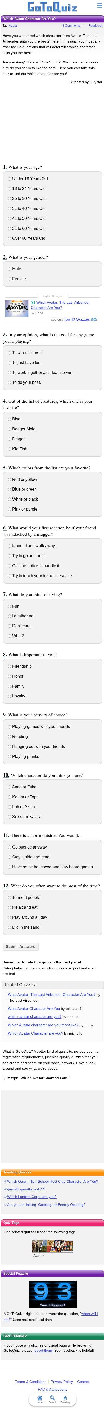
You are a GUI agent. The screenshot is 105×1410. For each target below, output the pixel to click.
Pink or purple (24, 509)
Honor (17, 676)
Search (52, 1402)
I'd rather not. (23, 616)
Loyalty (18, 696)
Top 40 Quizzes (77, 319)
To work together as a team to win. (42, 372)
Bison (17, 419)
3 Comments (71, 25)
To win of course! (27, 353)
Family (17, 686)
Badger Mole (23, 429)
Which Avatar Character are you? (35, 1033)
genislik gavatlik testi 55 (26, 1189)
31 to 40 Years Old (28, 208)
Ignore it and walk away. (33, 546)
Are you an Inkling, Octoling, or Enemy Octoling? (46, 1205)
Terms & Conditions (30, 1382)
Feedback (95, 25)
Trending (65, 1402)
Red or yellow (24, 479)
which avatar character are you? (34, 1016)
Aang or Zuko (23, 787)
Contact (83, 1382)
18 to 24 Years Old (28, 188)
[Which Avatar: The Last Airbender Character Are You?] (16, 308)
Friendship (21, 666)
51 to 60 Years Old (28, 228)
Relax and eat (24, 907)
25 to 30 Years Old (28, 198)
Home (40, 1402)
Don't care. (21, 626)
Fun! (15, 606)
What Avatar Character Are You (34, 1008)
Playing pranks (25, 756)
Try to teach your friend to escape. (42, 576)
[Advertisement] (52, 123)
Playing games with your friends (40, 726)
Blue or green (24, 489)
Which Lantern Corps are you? (32, 1197)
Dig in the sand (25, 927)
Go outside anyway (29, 847)
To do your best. (26, 382)
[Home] (52, 7)
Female (18, 279)
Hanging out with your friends (38, 746)
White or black (24, 499)
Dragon (18, 439)
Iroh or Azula (23, 806)
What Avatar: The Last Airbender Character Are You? (51, 994)
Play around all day (29, 917)
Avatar (13, 25)
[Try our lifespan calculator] (52, 1294)
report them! (43, 1350)
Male (16, 269)
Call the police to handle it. (35, 566)
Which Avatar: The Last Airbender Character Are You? (60, 305)
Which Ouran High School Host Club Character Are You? (52, 1181)
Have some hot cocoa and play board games (52, 867)
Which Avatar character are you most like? (43, 1025)
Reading (19, 736)
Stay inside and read (30, 857)
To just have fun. (26, 362)
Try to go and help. (28, 556)
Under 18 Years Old (29, 179)
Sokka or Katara (26, 816)
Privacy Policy (62, 1382)
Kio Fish (19, 449)
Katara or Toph (25, 797)
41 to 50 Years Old (28, 218)
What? (17, 636)
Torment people (25, 897)
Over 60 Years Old (28, 238)
